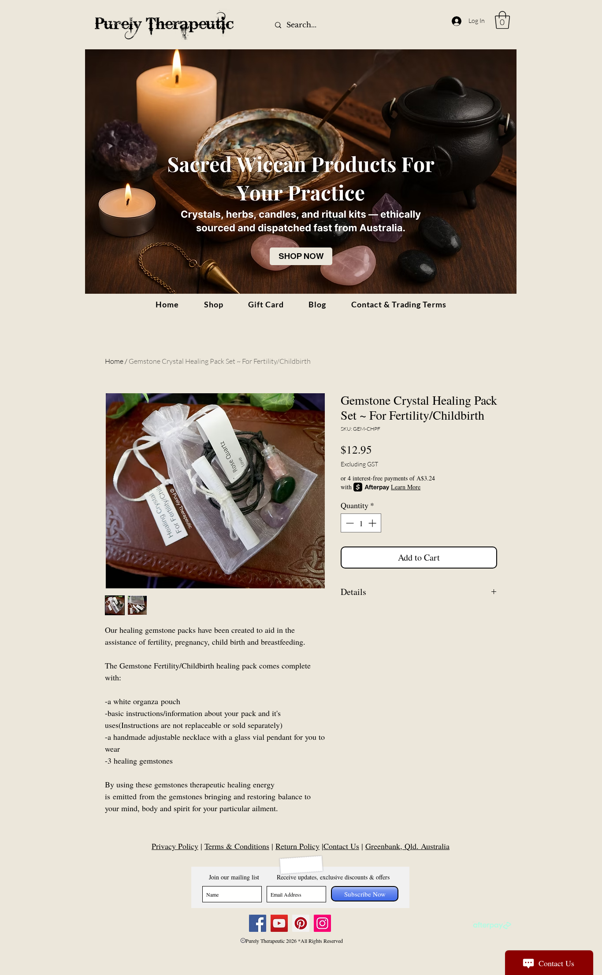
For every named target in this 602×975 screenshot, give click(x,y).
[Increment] (373, 523)
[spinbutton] (361, 523)
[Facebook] (257, 923)
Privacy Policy (175, 846)
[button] (502, 20)
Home (114, 361)
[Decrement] (349, 523)
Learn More (405, 487)
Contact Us (341, 846)
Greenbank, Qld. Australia (407, 846)
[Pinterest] (300, 923)
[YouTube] (279, 923)
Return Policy (297, 846)
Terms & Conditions (236, 846)
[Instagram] (322, 923)
